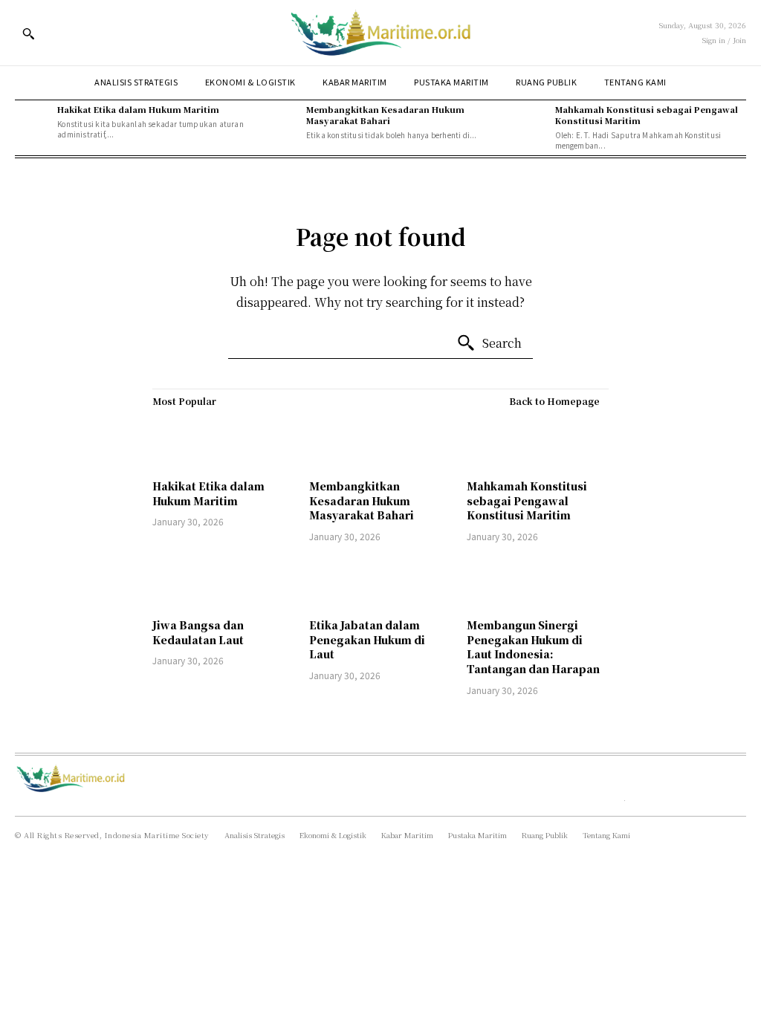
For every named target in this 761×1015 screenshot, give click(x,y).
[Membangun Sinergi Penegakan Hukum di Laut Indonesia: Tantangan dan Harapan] (538, 583)
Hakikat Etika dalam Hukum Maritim (138, 109)
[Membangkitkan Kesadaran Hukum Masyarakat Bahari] (281, 121)
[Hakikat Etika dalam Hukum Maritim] (32, 121)
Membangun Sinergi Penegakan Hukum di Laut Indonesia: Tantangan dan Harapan (533, 646)
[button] (28, 33)
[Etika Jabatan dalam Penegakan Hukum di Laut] (380, 583)
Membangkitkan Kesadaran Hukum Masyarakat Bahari (385, 114)
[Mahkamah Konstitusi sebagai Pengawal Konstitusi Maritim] (529, 121)
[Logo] (380, 32)
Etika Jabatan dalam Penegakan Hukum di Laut (367, 639)
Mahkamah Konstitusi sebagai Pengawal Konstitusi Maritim (646, 114)
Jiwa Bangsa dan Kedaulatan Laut (198, 632)
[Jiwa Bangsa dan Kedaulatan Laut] (223, 583)
